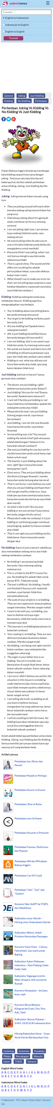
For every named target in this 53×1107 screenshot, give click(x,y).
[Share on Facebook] (3, 121)
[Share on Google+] (13, 121)
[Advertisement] (26, 66)
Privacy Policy (35, 1100)
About (24, 1100)
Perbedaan (41, 100)
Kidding (8, 100)
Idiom (7, 1061)
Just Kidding (37, 95)
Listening (9, 1051)
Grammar (24, 1051)
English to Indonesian (17, 17)
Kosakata (39, 1051)
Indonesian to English (17, 24)
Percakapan (22, 1056)
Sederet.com (8, 1100)
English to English (15, 31)
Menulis (38, 1056)
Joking (21, 95)
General (8, 95)
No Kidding (24, 100)
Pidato (7, 1056)
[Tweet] (8, 121)
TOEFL (18, 1061)
